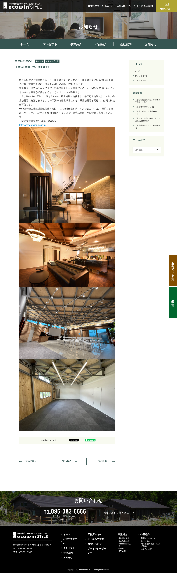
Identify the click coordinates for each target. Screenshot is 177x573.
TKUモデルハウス (148, 538)
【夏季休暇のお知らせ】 (145, 106)
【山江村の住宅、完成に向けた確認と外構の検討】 (147, 119)
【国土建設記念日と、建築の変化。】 (147, 126)
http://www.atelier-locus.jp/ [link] (32, 124)
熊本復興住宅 (123, 541)
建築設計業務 (123, 538)
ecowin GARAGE (122, 549)
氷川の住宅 (145, 541)
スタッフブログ (144, 80)
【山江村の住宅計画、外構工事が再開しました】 (147, 100)
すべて (137, 71)
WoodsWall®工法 (124, 545)
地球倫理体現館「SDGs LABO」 (150, 545)
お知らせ (141, 75)
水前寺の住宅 (146, 549)
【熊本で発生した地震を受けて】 (146, 112)
